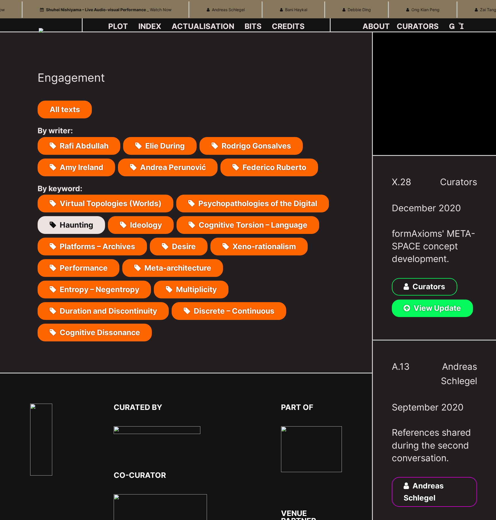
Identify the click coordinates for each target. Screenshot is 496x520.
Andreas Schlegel (220, 9)
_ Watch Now (101, 9)
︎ (461, 26)
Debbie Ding (351, 9)
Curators (458, 181)
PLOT (118, 26)
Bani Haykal (288, 9)
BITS (253, 26)
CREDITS (288, 26)
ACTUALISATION (203, 26)
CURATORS (418, 26)
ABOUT (376, 26)
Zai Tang (480, 9)
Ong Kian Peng (417, 9)
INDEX (149, 26)
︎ (452, 26)
